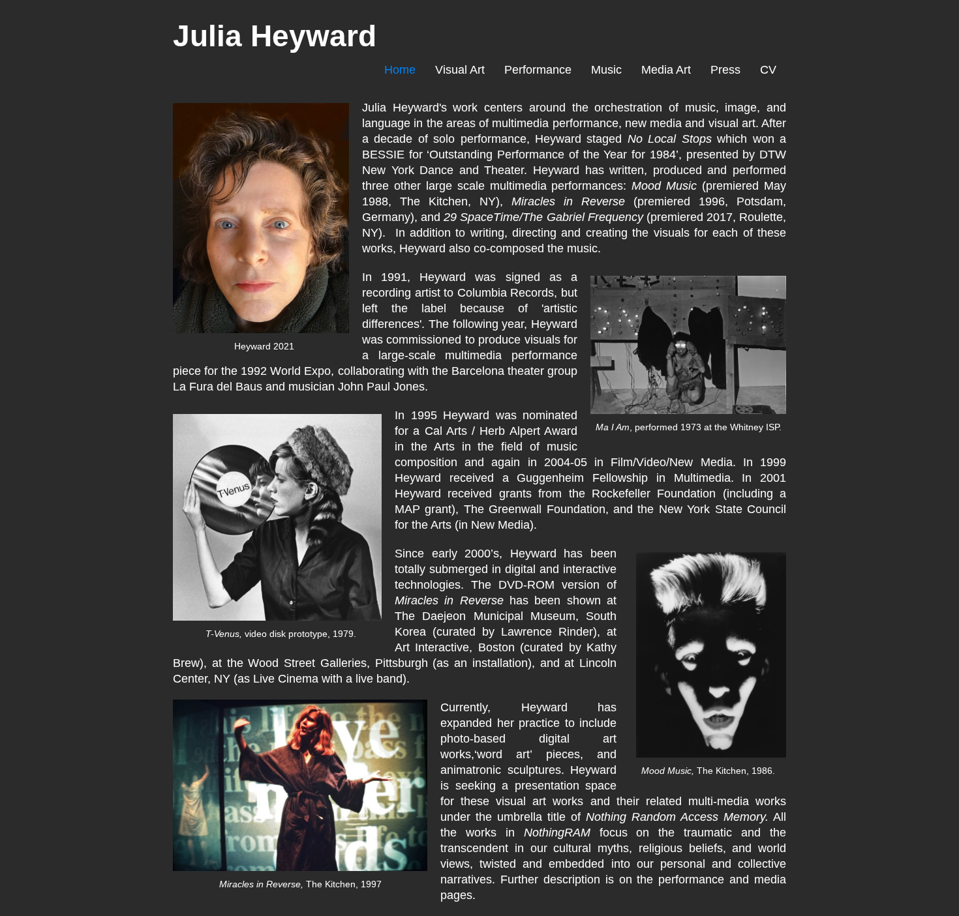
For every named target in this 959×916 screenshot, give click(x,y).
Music (606, 69)
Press (725, 69)
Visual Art (460, 69)
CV (768, 69)
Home (400, 69)
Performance (537, 69)
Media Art (666, 69)
